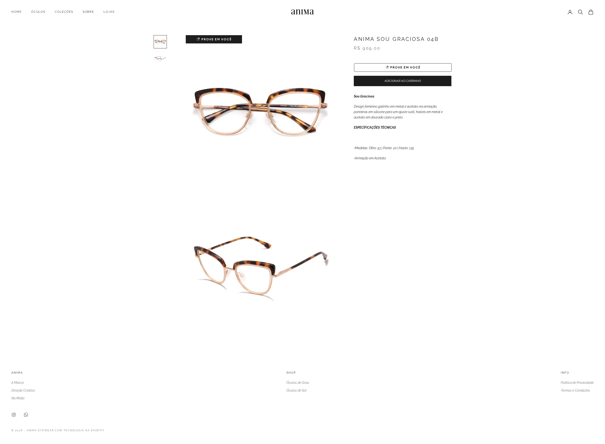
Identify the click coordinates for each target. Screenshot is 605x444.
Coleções (64, 11)
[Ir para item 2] (160, 58)
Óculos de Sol (296, 390)
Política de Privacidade (577, 383)
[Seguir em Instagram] (13, 414)
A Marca (17, 383)
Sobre (88, 11)
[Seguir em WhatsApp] (26, 414)
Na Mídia (17, 398)
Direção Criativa (23, 390)
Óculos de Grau (297, 383)
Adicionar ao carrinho (403, 81)
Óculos (38, 11)
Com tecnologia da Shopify (79, 430)
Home (16, 11)
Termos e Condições (575, 390)
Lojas (109, 11)
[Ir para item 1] (160, 41)
